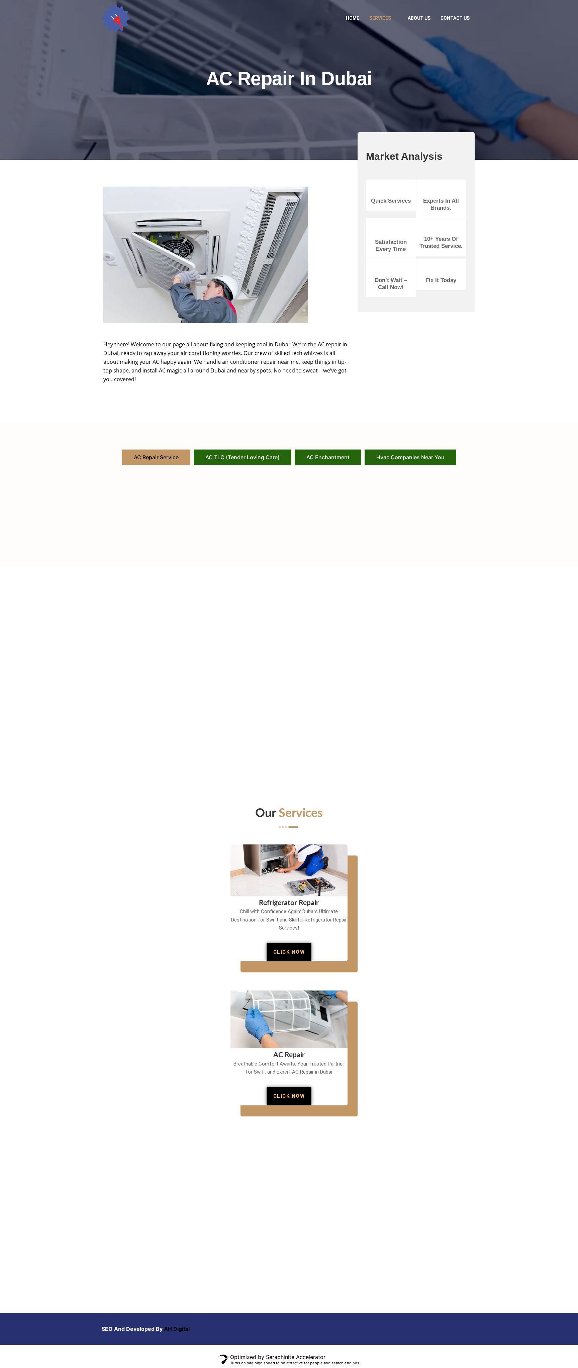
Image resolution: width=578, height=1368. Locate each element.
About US (419, 18)
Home (352, 18)
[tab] (156, 457)
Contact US (455, 18)
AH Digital (177, 1328)
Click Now (289, 952)
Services (380, 18)
